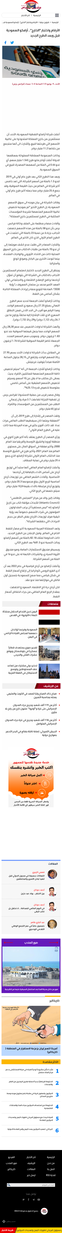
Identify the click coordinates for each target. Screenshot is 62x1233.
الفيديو (11, 1157)
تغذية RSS (51, 1175)
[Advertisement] (29, 109)
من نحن (50, 1163)
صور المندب (11, 1163)
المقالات (53, 863)
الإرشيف (31, 1163)
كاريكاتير (54, 1000)
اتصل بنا (51, 1169)
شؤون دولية (44, 22)
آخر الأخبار (25, 15)
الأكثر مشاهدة (50, 1061)
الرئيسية (37, 15)
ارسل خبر (31, 1175)
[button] (53, 943)
